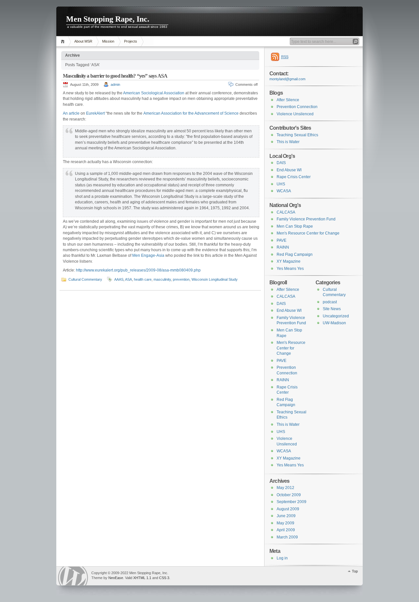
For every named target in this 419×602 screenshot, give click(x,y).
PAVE (281, 240)
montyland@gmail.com (287, 79)
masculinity (162, 279)
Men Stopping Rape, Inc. (107, 19)
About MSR (83, 41)
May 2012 (285, 487)
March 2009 (287, 537)
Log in (282, 558)
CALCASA (286, 212)
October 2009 (289, 495)
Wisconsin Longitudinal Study (214, 279)
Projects (130, 41)
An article (71, 113)
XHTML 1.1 (142, 578)
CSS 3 (164, 578)
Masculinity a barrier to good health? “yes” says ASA (115, 76)
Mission (108, 41)
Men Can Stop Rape (295, 226)
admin (115, 84)
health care (143, 279)
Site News (332, 309)
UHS (281, 184)
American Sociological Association (153, 93)
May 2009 (285, 523)
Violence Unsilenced (295, 114)
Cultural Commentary (85, 279)
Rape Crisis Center (294, 177)
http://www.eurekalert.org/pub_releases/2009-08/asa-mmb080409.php (138, 270)
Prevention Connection (297, 106)
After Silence (288, 100)
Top (355, 571)
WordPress (73, 576)
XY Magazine (289, 261)
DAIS (281, 162)
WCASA (284, 191)
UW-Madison (334, 323)
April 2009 (286, 530)
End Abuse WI (289, 170)
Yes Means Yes (290, 268)
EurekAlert (95, 113)
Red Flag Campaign (295, 254)
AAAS (118, 279)
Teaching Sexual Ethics (297, 135)
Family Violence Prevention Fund (306, 219)
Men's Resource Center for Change (308, 233)
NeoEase (115, 578)
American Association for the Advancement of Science (191, 113)
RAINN (283, 247)
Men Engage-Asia (148, 255)
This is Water (288, 142)
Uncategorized (336, 316)
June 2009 (286, 516)
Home (63, 41)
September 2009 (291, 501)
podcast (330, 302)
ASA (128, 279)
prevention (181, 279)
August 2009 (288, 509)
